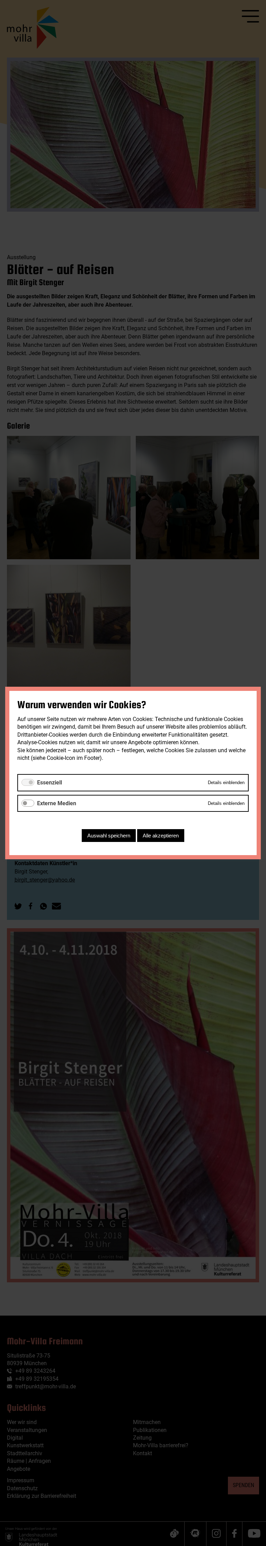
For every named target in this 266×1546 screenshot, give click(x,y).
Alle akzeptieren (161, 835)
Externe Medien (56, 803)
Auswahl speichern (108, 835)
